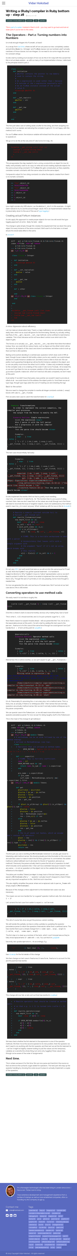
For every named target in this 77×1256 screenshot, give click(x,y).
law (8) (41, 1224)
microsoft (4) (33, 1227)
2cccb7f (11, 235)
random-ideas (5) (34, 1239)
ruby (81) (44, 1239)
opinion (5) (59, 1230)
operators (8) (50, 1230)
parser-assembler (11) (44, 1233)
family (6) (32, 1219)
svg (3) (31, 1244)
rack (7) (65, 1236)
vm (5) (31, 1247)
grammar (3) (55, 1219)
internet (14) (32, 1224)
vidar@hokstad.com (16, 1210)
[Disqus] (38, 1103)
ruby (36, 20)
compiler (29, 20)
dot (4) (60, 1216)
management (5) (58, 1224)
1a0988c (38, 628)
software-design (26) (48, 1242)
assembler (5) (33, 1210)
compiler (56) (61, 1210)
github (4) (46, 1219)
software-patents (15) (63, 1242)
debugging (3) (33, 1216)
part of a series (16, 27)
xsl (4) (52, 1247)
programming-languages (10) (52, 1236)
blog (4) (42, 1210)
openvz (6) (60, 1227)
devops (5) (43, 1216)
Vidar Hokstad (38, 3)
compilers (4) (56, 1213)
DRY (16, 569)
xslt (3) (59, 1247)
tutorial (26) (39, 1244)
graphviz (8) (33, 1222)
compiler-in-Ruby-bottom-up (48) (39, 1213)
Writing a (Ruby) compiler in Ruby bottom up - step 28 (37, 12)
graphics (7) (65, 1219)
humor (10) (50, 1222)
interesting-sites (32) (62, 1222)
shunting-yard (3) (34, 1242)
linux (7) (47, 1224)
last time (21, 47)
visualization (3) (61, 1244)
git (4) (39, 1219)
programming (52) (34, 1236)
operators (43, 20)
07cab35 (12, 954)
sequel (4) (66, 1239)
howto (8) (42, 1222)
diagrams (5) (52, 1216)
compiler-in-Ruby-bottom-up (15, 20)
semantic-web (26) (55, 1239)
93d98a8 (56, 938)
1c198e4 (53, 995)
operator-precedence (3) (36, 1230)
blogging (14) (51, 1210)
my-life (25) (42, 1227)
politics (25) (56, 1233)
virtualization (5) (49, 1244)
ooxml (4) (51, 1227)
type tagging (43, 211)
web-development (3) (41, 1247)
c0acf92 (50, 397)
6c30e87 (67, 506)
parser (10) (32, 1233)
